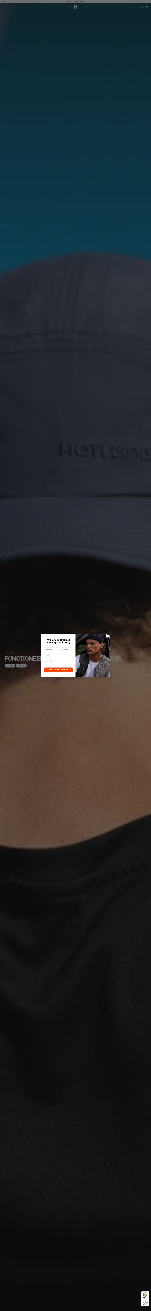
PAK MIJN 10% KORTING (58, 670)
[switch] (145, 1304)
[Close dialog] (107, 636)
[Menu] (148, 1292)
